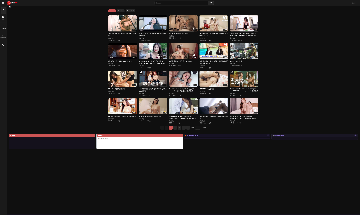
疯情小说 (105, 139)
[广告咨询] (268, 135)
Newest (112, 11)
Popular (120, 11)
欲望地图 (100, 139)
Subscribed (130, 11)
